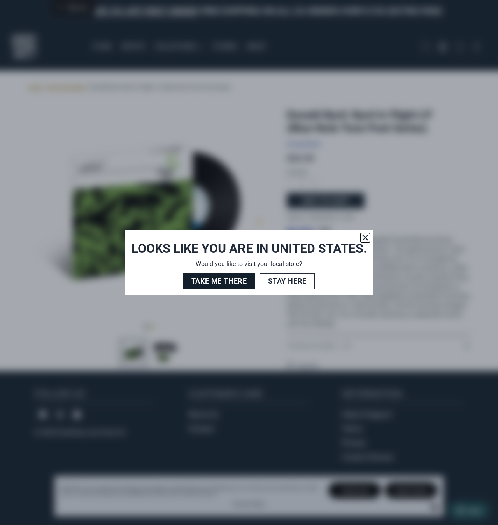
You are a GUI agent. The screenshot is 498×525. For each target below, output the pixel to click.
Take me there (219, 281)
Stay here (287, 281)
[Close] (365, 237)
